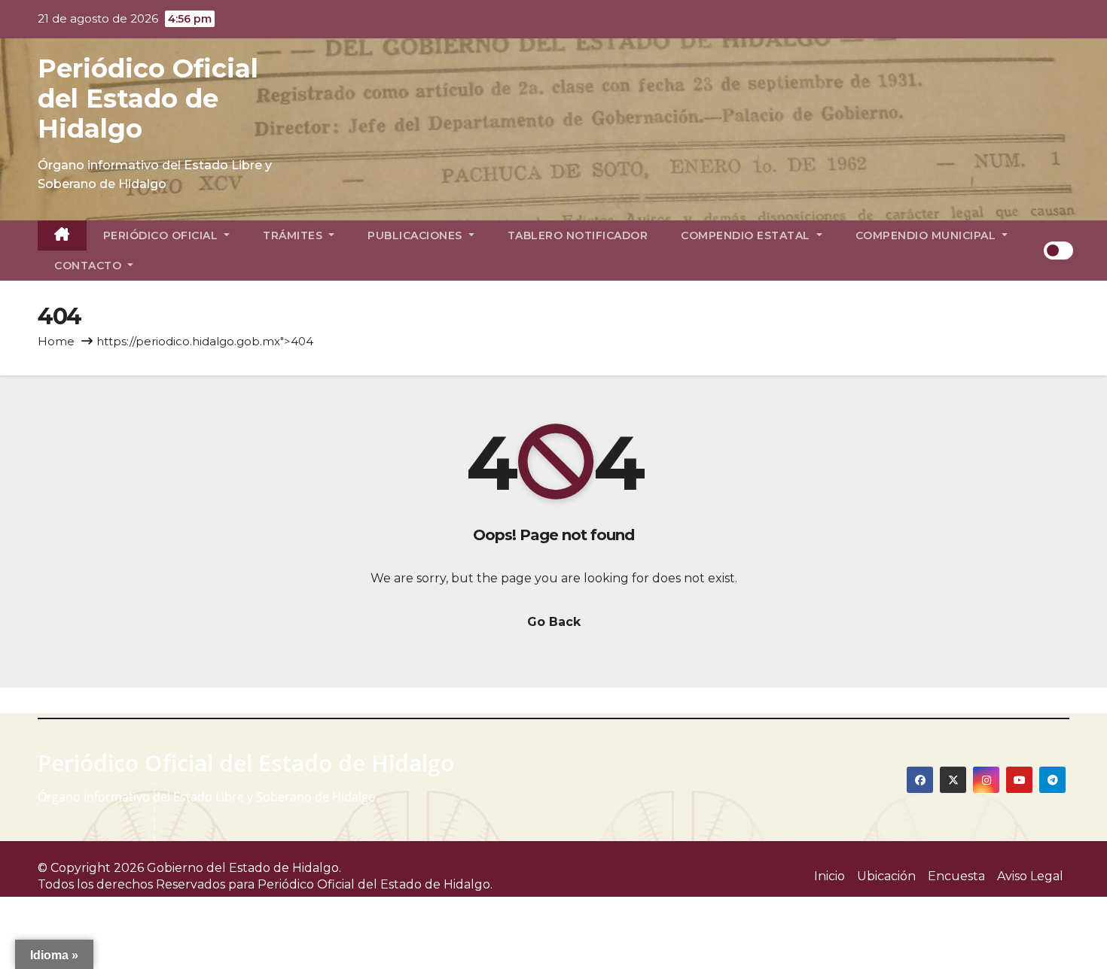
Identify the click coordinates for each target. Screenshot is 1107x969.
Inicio (829, 876)
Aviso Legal (1030, 876)
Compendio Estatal (747, 235)
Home (56, 341)
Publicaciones (416, 235)
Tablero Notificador (578, 235)
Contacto (89, 265)
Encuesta (956, 876)
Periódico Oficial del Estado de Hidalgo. (375, 884)
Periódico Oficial (162, 235)
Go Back (554, 622)
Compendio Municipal (927, 235)
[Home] (62, 235)
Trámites (294, 235)
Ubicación (886, 876)
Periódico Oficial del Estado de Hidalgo (148, 98)
